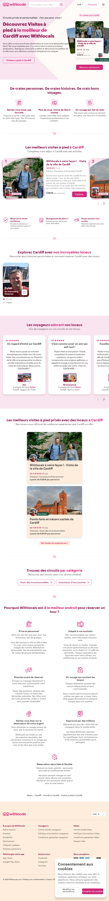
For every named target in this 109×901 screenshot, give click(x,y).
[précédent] (98, 203)
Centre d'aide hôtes (83, 829)
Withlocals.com (15, 879)
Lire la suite (23, 368)
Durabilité (7, 837)
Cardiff (38, 795)
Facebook (42, 858)
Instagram (43, 862)
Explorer (79, 194)
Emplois (6, 833)
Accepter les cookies (92, 891)
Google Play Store (11, 862)
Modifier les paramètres (69, 890)
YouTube (42, 865)
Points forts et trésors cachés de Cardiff (52, 520)
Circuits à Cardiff (51, 795)
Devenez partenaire (12, 849)
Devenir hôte (79, 841)
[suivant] (104, 203)
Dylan (32, 387)
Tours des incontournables (36, 582)
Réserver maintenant (89, 67)
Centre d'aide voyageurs (49, 829)
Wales (30, 795)
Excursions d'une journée (74, 582)
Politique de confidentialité (33, 879)
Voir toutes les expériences (54, 543)
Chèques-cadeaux (11, 845)
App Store (7, 858)
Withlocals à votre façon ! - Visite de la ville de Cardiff (89, 43)
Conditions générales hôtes (86, 837)
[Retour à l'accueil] (15, 4)
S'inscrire (92, 4)
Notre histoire (9, 829)
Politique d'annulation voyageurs (53, 833)
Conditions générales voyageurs (53, 837)
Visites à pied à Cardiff (18, 60)
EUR (79, 4)
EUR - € (96, 814)
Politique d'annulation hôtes (87, 833)
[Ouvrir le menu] (103, 4)
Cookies (49, 879)
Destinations (8, 841)
